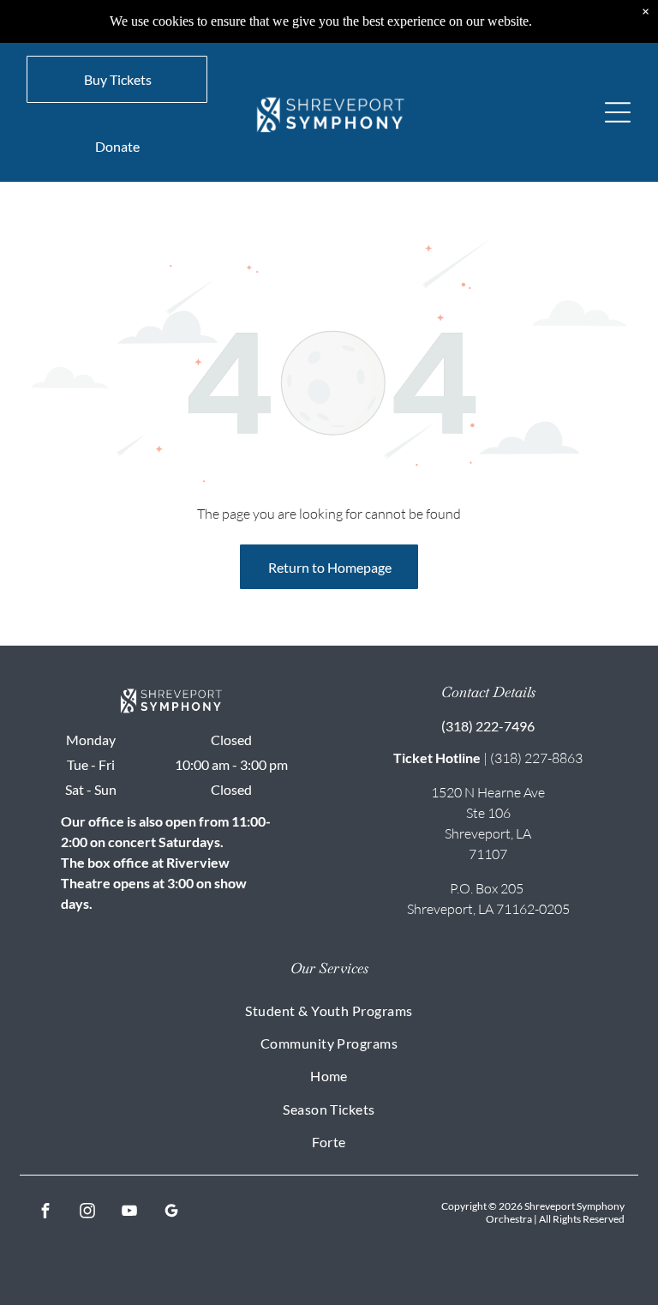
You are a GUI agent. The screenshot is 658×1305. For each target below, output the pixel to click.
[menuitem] (329, 1009)
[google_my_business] (170, 1212)
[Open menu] (618, 112)
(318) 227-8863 (536, 758)
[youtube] (129, 1212)
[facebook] (45, 1212)
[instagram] (87, 1212)
